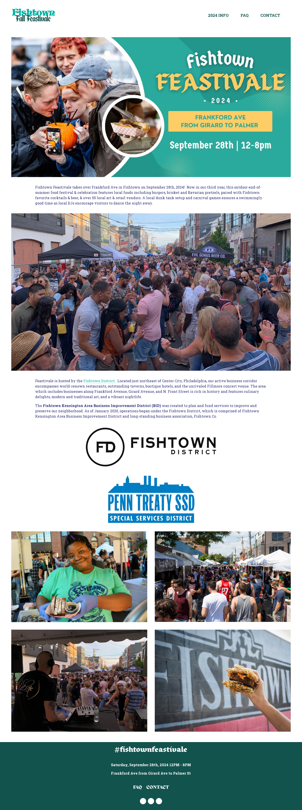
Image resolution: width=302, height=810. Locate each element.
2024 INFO (218, 15)
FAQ (244, 15)
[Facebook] (151, 801)
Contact (270, 15)
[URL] (159, 801)
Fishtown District (99, 380)
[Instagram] (143, 801)
